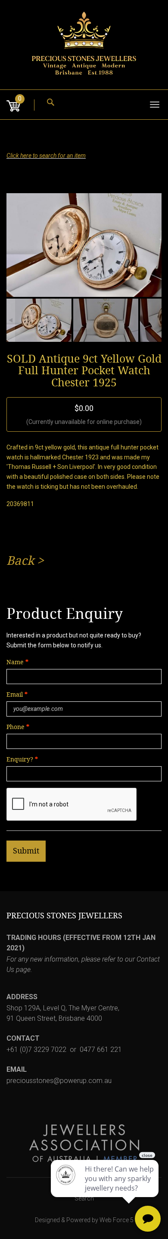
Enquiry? (19, 759)
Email (15, 694)
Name (15, 662)
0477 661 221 (101, 1049)
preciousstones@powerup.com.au (59, 1081)
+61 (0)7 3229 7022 (36, 1049)
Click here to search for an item (46, 155)
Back (20, 561)
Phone (15, 727)
